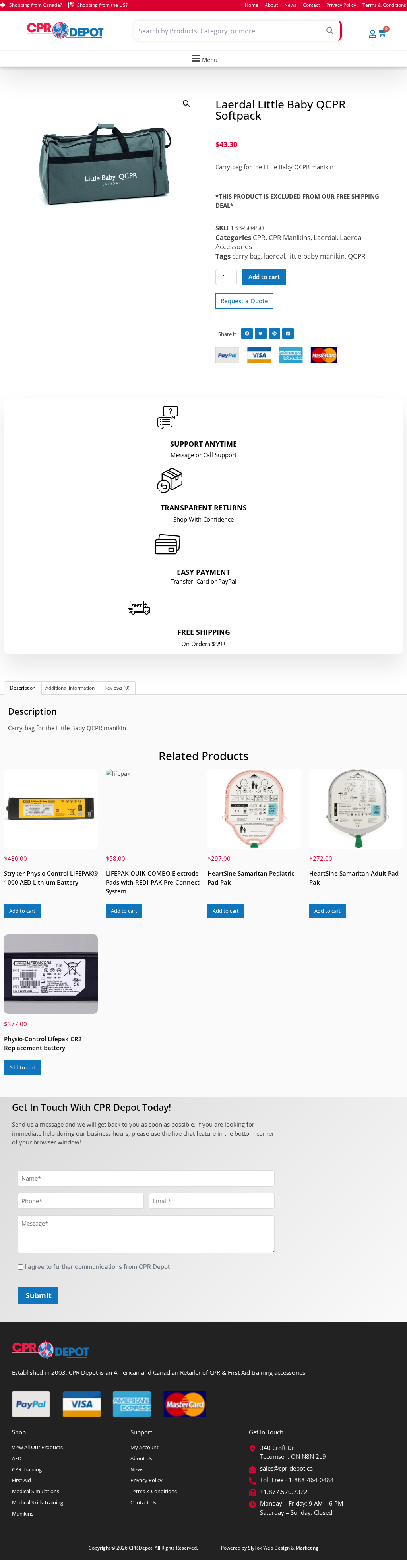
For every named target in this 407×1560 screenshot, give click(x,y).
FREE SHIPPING (203, 632)
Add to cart (264, 277)
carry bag (246, 256)
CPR (259, 237)
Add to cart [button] (22, 910)
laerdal (274, 256)
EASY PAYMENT (203, 572)
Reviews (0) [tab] (117, 687)
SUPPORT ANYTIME (203, 443)
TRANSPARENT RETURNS (204, 507)
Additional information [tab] (70, 687)
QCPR (357, 256)
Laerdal (325, 237)
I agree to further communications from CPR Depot (97, 1266)
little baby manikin (316, 256)
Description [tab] (22, 687)
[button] (203, 58)
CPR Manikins (289, 237)
